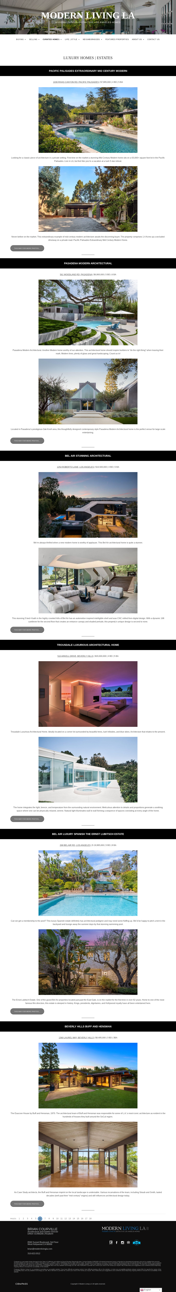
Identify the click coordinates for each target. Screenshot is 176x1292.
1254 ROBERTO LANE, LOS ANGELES (75, 467)
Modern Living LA (88, 15)
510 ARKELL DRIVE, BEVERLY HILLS (75, 656)
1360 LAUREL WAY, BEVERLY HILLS (76, 1038)
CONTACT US (153, 39)
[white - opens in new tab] (122, 1242)
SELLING (35, 39)
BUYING (21, 39)
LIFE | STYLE (73, 39)
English (147, 1290)
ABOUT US (138, 39)
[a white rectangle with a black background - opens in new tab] (116, 1242)
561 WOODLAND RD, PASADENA (76, 274)
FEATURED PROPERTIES (117, 39)
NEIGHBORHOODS (93, 39)
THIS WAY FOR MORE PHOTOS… (27, 248)
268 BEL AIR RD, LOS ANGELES (75, 845)
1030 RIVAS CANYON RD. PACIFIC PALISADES (76, 82)
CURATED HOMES (53, 39)
